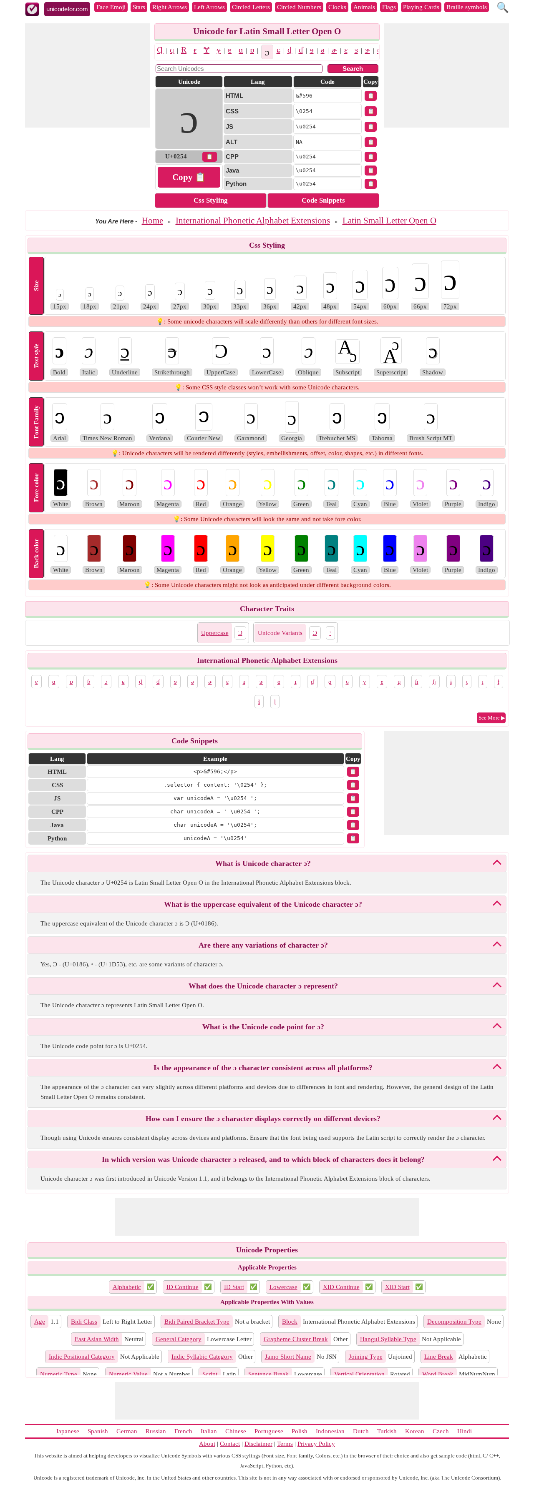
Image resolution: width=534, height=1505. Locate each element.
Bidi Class (84, 1321)
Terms (285, 1443)
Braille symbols (466, 7)
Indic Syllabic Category (202, 1356)
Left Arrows (209, 7)
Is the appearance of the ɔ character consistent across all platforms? (263, 1068)
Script (209, 1374)
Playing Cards (421, 7)
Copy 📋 (189, 177)
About (207, 1443)
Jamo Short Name (288, 1356)
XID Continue (341, 1287)
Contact (230, 1443)
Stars (139, 7)
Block (289, 1321)
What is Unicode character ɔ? (263, 863)
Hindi (464, 1431)
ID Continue (182, 1287)
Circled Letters (251, 7)
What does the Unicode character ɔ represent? (263, 986)
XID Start (397, 1287)
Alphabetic (127, 1287)
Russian (156, 1431)
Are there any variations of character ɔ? (263, 945)
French (183, 1431)
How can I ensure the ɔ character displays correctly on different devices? (263, 1118)
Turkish (387, 1431)
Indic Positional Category (82, 1356)
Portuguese (268, 1431)
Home (152, 221)
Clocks (337, 7)
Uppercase (215, 633)
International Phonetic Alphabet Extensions (253, 221)
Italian (209, 1431)
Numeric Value (128, 1374)
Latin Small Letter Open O (389, 221)
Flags (389, 7)
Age (39, 1321)
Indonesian (330, 1431)
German (126, 1431)
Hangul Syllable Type (388, 1339)
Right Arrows (169, 7)
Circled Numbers (299, 7)
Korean (414, 1431)
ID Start (234, 1287)
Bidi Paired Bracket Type (196, 1321)
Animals (364, 7)
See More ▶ (492, 718)
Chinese (235, 1431)
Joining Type (366, 1356)
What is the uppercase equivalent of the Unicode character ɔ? (263, 904)
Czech (441, 1431)
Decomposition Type (454, 1321)
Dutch (361, 1431)
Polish (299, 1431)
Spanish (98, 1431)
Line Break (438, 1356)
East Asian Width (97, 1339)
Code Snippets (323, 200)
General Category (179, 1339)
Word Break (437, 1374)
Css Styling (211, 200)
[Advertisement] (87, 75)
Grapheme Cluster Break (296, 1339)
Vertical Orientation (359, 1374)
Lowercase (283, 1287)
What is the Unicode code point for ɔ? (263, 1027)
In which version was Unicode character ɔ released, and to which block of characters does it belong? (263, 1159)
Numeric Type (58, 1374)
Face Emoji (111, 7)
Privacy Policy (316, 1443)
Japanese (67, 1431)
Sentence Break (268, 1374)
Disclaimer (258, 1443)
